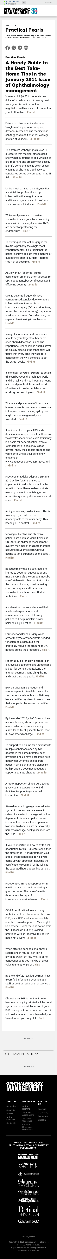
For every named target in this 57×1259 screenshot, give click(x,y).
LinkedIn (42, 1120)
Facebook (42, 1109)
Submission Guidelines (27, 1119)
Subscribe (11, 1106)
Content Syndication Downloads (27, 1127)
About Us (10, 1110)
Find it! (31, 112)
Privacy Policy (29, 1236)
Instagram (43, 1116)
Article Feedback (10, 1118)
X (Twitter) (43, 1112)
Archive (9, 1113)
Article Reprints (26, 1107)
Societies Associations (28, 1113)
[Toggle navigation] (52, 11)
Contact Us (11, 1123)
